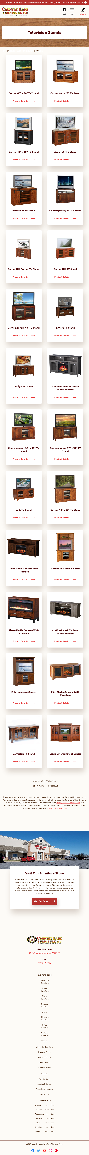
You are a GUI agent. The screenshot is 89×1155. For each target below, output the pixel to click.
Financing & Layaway (44, 1089)
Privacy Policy (57, 1144)
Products (11, 51)
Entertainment (28, 51)
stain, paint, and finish (58, 808)
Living (19, 51)
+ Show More (37, 786)
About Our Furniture (44, 1047)
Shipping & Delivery (44, 1084)
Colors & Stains (44, 1067)
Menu (72, 14)
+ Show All (53, 786)
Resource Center (44, 1052)
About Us (44, 1074)
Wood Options (44, 1062)
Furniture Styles (44, 1057)
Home (4, 51)
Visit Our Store (41, 901)
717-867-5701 (44, 963)
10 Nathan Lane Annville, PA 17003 (44, 953)
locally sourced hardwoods (68, 803)
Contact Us (44, 1094)
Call (64, 14)
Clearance (45, 1041)
